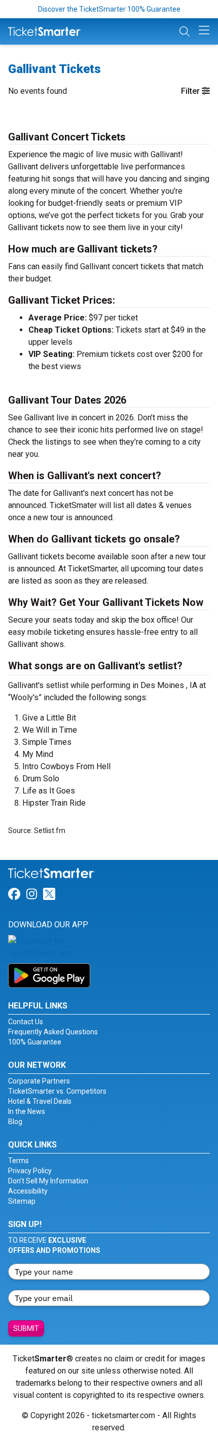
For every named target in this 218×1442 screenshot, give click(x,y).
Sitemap (21, 1201)
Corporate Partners (39, 1081)
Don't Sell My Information (48, 1181)
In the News (26, 1111)
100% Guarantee (34, 1042)
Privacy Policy (30, 1171)
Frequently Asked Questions (53, 1032)
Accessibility (28, 1191)
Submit (26, 1328)
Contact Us (25, 1022)
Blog (15, 1121)
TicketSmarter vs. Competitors (57, 1091)
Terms (18, 1161)
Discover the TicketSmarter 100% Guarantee (109, 9)
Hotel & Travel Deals (39, 1101)
